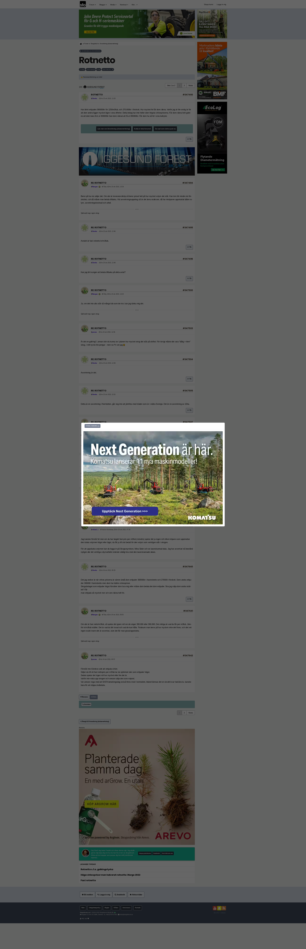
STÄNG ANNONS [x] (92, 426)
